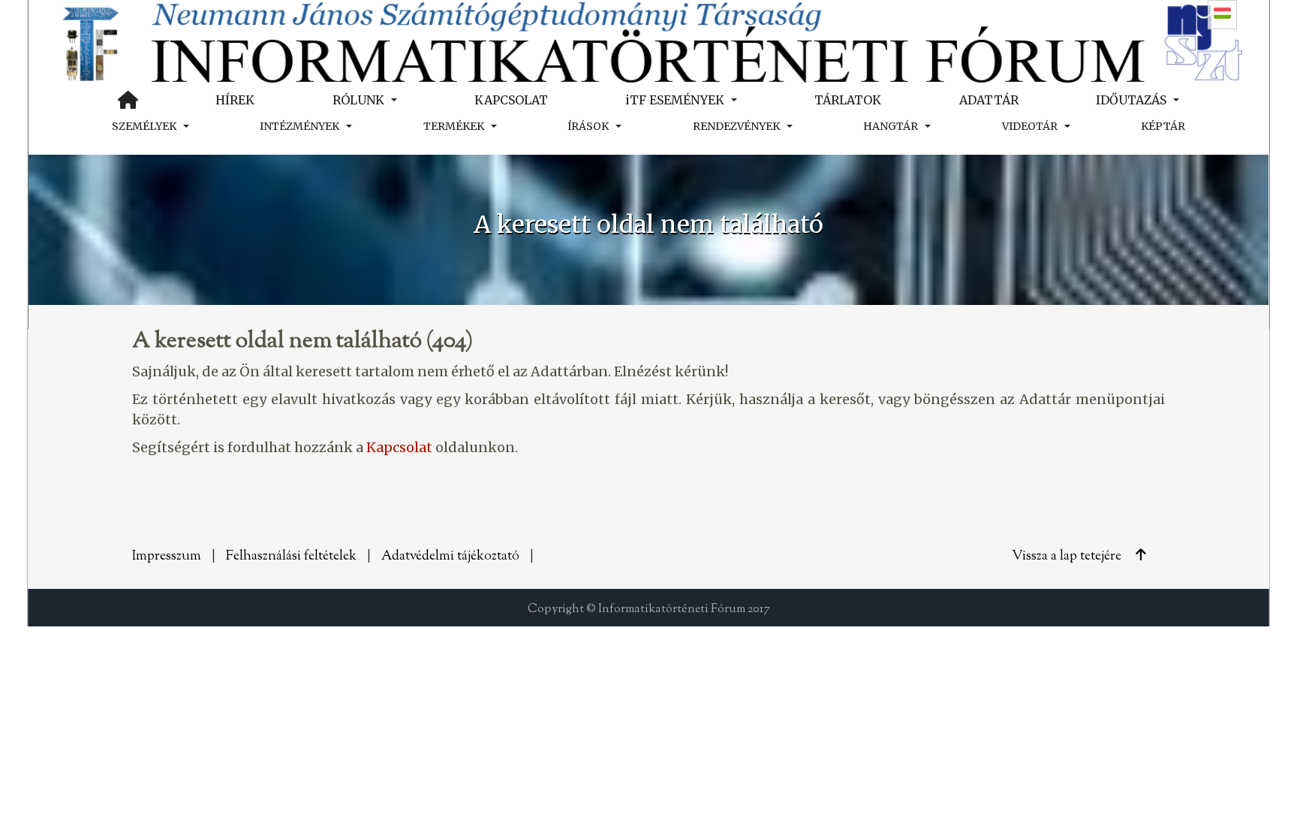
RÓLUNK (358, 99)
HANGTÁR (890, 126)
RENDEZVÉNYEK (736, 126)
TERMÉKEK (453, 126)
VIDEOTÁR (1030, 126)
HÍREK (234, 99)
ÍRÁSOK (588, 126)
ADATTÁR (989, 99)
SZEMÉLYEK (144, 126)
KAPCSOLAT (511, 99)
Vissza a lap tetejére (1068, 556)
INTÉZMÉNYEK (299, 126)
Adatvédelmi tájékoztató (450, 556)
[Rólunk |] (648, 41)
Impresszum (166, 556)
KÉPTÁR (1163, 126)
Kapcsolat (399, 447)
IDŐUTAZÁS (1131, 99)
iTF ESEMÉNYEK (674, 99)
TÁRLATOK (847, 99)
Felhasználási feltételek (291, 556)
